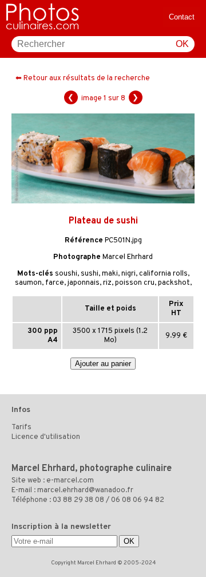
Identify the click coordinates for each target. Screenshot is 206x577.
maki (110, 273)
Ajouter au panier (103, 363)
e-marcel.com (70, 480)
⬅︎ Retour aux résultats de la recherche (82, 78)
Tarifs (21, 427)
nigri (128, 273)
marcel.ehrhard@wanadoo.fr (85, 490)
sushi (89, 273)
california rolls (163, 273)
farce (54, 283)
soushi (66, 273)
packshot (174, 283)
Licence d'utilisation (45, 437)
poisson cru (134, 283)
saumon (28, 283)
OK (182, 44)
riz (107, 283)
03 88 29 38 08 (78, 500)
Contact (182, 17)
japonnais (84, 283)
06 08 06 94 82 (137, 500)
